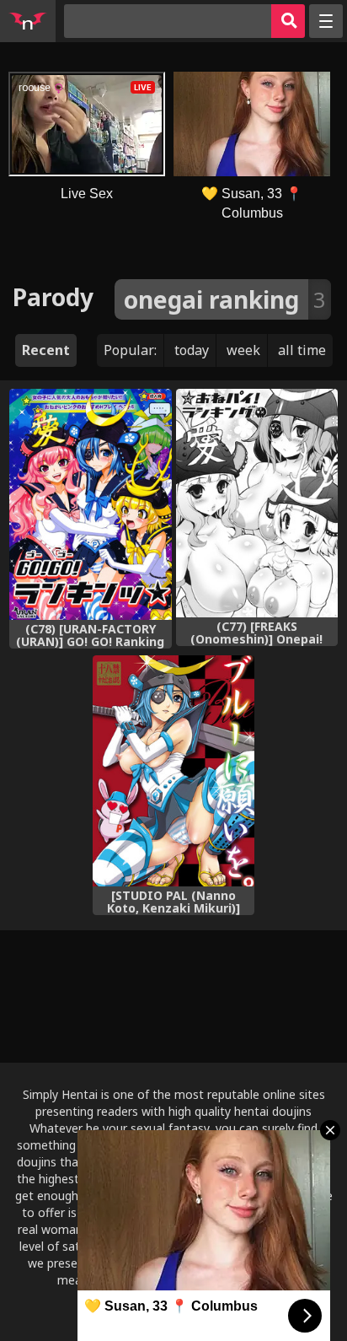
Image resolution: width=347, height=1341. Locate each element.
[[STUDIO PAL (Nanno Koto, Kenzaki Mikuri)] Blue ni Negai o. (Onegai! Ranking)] (173, 770)
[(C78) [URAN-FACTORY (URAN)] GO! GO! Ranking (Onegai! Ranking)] (90, 504)
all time (302, 350)
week (243, 350)
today (191, 350)
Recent (46, 350)
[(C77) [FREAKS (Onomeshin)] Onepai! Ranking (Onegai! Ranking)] (257, 503)
